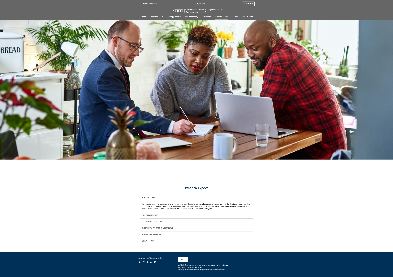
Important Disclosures (195, 267)
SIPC (213, 265)
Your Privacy (182, 267)
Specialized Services (151, 234)
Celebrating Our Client (152, 222)
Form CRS (183, 259)
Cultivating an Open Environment (157, 228)
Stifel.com (225, 265)
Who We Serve (148, 197)
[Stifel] (197, 10)
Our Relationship (150, 215)
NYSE (218, 265)
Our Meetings (148, 241)
